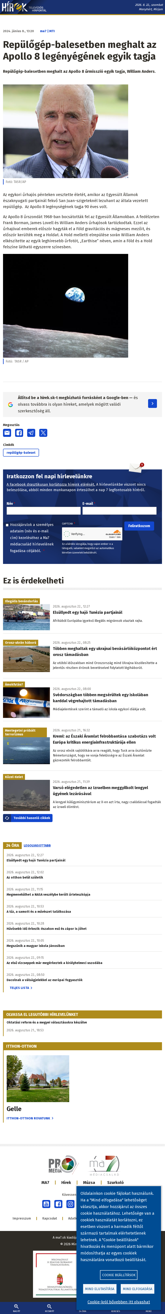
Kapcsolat (49, 1218)
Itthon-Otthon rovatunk (28, 1118)
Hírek (66, 1182)
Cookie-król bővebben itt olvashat (119, 1302)
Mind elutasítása (99, 1289)
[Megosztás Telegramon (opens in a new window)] (31, 433)
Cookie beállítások (118, 1275)
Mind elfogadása (137, 1289)
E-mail (87, 503)
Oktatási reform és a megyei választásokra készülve (47, 1022)
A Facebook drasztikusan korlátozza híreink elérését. (51, 484)
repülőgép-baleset (21, 453)
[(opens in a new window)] (46, 1204)
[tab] (13, 845)
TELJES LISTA (19, 988)
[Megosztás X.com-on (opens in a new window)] (43, 433)
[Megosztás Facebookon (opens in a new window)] (19, 433)
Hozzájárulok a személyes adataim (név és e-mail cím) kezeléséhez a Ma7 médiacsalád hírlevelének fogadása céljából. (32, 538)
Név (10, 503)
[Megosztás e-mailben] (7, 433)
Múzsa (89, 1182)
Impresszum (21, 1218)
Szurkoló (115, 1182)
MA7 (45, 1182)
